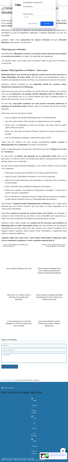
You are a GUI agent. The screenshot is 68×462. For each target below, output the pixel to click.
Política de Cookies (6, 460)
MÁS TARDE (32, 23)
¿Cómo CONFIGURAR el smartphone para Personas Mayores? (15, 245)
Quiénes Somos (40, 460)
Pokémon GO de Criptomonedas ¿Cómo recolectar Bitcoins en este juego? (53, 245)
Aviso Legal (31, 460)
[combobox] (26, 17)
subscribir (47, 23)
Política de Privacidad (20, 460)
